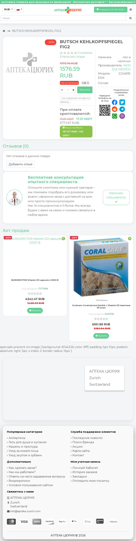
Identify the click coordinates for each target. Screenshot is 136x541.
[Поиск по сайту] (130, 18)
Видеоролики (19, 480)
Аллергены (17, 438)
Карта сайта (81, 451)
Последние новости (87, 438)
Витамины (35, 300)
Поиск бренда (83, 442)
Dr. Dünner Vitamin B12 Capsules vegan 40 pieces (101, 302)
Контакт (78, 455)
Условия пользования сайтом (31, 485)
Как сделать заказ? (23, 468)
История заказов (84, 472)
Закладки (79, 476)
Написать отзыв (73, 56)
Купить (85, 89)
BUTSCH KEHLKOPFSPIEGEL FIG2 (36, 31)
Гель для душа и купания (28, 442)
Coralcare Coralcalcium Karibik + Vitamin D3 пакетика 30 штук (35, 306)
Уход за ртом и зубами (25, 455)
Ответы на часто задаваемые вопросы (37, 476)
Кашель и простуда (23, 446)
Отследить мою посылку (90, 480)
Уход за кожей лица (23, 451)
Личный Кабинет (85, 468)
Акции (77, 446)
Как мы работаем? (22, 472)
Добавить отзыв (20, 164)
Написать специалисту (116, 195)
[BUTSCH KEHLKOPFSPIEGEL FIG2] (30, 63)
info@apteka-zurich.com (25, 511)
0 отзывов (85, 52)
